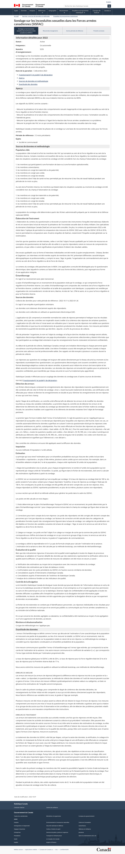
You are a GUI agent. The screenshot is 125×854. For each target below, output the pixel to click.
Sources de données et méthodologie (33, 81)
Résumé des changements (50, 31)
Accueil (16, 16)
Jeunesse (81, 832)
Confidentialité (64, 849)
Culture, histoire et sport (53, 829)
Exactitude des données (28, 84)
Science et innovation (85, 822)
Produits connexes (98, 31)
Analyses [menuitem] (32, 11)
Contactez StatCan (19, 807)
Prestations (17, 835)
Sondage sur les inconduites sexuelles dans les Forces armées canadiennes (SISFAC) (26, 31)
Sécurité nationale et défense (54, 826)
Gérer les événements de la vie (87, 835)
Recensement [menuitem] (63, 11)
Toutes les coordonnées (21, 816)
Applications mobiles (31, 849)
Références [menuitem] (41, 11)
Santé (15, 839)
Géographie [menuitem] (52, 11)
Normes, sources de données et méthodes (36, 16)
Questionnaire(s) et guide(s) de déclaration (36, 75)
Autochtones (82, 826)
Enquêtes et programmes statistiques (65, 16)
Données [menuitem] (24, 11)
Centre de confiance (52, 807)
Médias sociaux (18, 849)
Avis (56, 849)
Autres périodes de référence (74, 31)
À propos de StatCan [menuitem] (97, 12)
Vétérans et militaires (85, 829)
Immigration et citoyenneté (22, 826)
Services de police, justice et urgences (57, 832)
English (108, 2)
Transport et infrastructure (54, 835)
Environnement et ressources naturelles (57, 822)
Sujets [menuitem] (16, 11)
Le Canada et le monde (52, 839)
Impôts (16, 842)
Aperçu (21, 78)
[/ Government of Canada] (29, 5)
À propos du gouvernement (86, 816)
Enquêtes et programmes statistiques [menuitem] (80, 12)
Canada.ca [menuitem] (107, 11)
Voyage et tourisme (19, 829)
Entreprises (17, 832)
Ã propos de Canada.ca (46, 849)
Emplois (16, 822)
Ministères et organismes (53, 816)
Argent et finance (51, 842)
